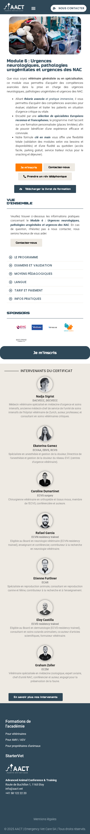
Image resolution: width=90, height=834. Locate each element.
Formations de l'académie (18, 723)
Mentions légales (45, 819)
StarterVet (14, 755)
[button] (33, 8)
